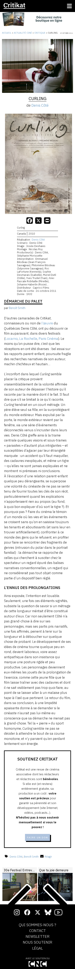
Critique (39, 32)
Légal (37, 948)
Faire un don (37, 837)
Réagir (48, 856)
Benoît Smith (31, 856)
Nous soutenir (37, 942)
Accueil (6, 32)
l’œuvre (47, 323)
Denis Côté (40, 105)
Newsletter (37, 936)
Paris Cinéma (48, 338)
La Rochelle (28, 338)
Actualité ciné (23, 32)
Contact (37, 931)
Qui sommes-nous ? (37, 925)
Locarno (11, 338)
